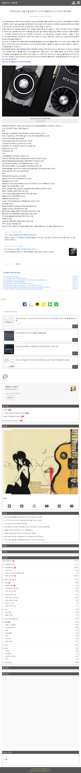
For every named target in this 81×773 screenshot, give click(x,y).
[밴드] (56, 304)
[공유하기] (8, 264)
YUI (41, 659)
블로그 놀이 (41, 641)
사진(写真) (41, 633)
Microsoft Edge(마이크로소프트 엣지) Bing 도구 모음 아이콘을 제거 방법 (21, 285)
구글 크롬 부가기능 (41, 600)
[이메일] (71, 506)
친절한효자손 (39, 771)
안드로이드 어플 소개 (41, 619)
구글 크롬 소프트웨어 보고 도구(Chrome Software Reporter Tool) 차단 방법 (22, 289)
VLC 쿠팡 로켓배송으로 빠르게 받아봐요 (20, 235)
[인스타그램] (34, 506)
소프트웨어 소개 (41, 564)
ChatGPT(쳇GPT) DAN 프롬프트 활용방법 (13, 282)
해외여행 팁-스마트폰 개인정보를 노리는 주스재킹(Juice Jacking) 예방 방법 (27, 527)
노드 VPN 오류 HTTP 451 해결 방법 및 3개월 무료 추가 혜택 (22, 520)
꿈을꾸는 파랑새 (9, 2)
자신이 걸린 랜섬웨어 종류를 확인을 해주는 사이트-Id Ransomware (24, 540)
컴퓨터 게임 (41, 585)
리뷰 (41, 645)
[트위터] (31, 305)
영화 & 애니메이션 (41, 579)
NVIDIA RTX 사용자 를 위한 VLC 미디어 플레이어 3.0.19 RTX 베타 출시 (40, 11)
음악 (41, 648)
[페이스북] (25, 304)
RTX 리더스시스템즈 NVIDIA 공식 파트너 (20, 249)
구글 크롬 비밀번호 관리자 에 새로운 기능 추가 (14, 278)
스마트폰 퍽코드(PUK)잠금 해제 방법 (15, 523)
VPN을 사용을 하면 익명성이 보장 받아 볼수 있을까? (20, 533)
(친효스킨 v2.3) (47, 771)
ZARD (41, 651)
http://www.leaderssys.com (11, 246)
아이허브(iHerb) (41, 627)
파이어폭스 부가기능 (41, 597)
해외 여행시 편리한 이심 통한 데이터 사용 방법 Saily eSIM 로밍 (23, 536)
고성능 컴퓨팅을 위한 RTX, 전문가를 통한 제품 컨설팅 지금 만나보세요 (29, 252)
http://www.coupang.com (11, 232)
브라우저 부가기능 (41, 595)
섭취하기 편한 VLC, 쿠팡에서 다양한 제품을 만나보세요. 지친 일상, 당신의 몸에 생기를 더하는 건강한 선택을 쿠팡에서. (39, 239)
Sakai (38, 769)
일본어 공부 (41, 615)
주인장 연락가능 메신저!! (13, 420)
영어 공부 (41, 612)
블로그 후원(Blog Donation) (14, 416)
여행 (41, 630)
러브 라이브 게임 (41, 591)
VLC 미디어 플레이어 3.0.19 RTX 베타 (16, 62)
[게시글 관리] (10, 264)
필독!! (7, 410)
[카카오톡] (37, 304)
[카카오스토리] (44, 304)
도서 (41, 636)
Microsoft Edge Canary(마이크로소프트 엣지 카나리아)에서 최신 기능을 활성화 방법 (24, 280)
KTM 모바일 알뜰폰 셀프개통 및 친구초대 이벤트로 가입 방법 (23, 517)
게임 (41, 583)
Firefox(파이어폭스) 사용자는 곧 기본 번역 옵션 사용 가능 (17, 283)
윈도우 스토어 (41, 603)
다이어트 (41, 638)
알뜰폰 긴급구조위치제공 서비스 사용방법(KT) (18, 530)
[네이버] (50, 304)
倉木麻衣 (41, 653)
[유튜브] (46, 506)
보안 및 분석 (41, 576)
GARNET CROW (41, 656)
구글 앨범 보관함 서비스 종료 (10, 276)
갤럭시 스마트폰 (41, 625)
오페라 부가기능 (41, 606)
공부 (41, 609)
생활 (41, 622)
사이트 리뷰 (41, 662)
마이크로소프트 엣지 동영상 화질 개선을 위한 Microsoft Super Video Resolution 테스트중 (26, 287)
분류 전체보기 (40, 561)
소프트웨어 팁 (35, 16)
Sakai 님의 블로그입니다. (12, 393)
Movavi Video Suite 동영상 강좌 (41, 573)
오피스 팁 (41, 570)
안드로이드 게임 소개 (41, 588)
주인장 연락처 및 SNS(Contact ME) (16, 413)
